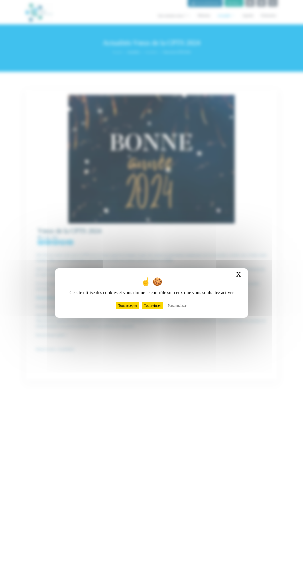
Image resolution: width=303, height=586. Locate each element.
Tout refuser (152, 305)
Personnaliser (177, 305)
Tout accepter (127, 305)
